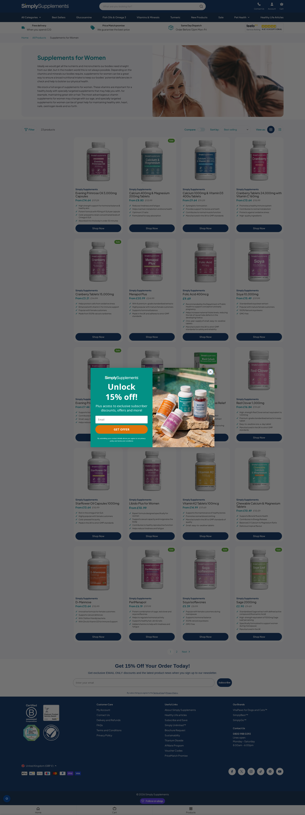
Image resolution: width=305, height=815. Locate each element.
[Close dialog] (210, 372)
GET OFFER (121, 429)
